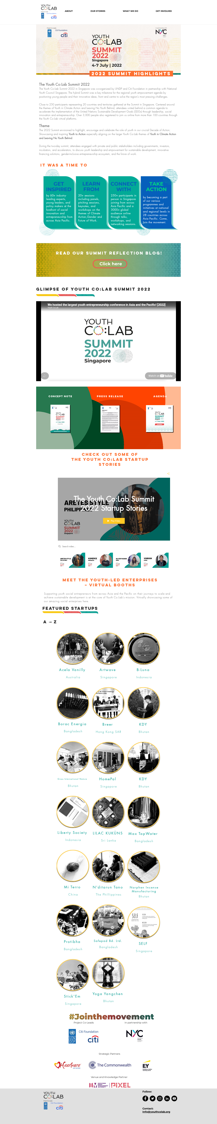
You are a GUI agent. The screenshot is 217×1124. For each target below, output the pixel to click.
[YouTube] (174, 1098)
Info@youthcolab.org (156, 1111)
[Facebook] (145, 1098)
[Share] (167, 473)
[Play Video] (72, 560)
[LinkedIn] (167, 1098)
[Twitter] (152, 1098)
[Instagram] (160, 1098)
